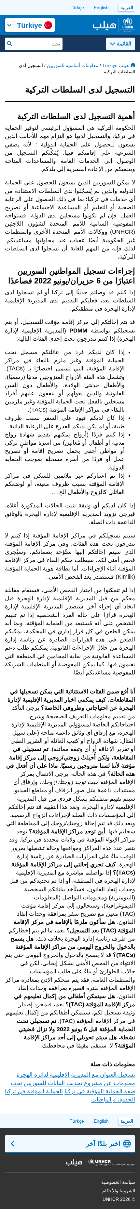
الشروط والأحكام (118, 1190)
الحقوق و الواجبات (113, 1099)
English (101, 7)
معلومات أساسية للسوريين (72, 65)
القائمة (124, 43)
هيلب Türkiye (115, 65)
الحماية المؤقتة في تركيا (34, 1091)
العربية (126, 7)
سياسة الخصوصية (118, 1182)
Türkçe (77, 7)
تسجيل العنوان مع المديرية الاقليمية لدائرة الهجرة (76, 1074)
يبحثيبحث (9, 44)
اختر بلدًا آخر (103, 1143)
